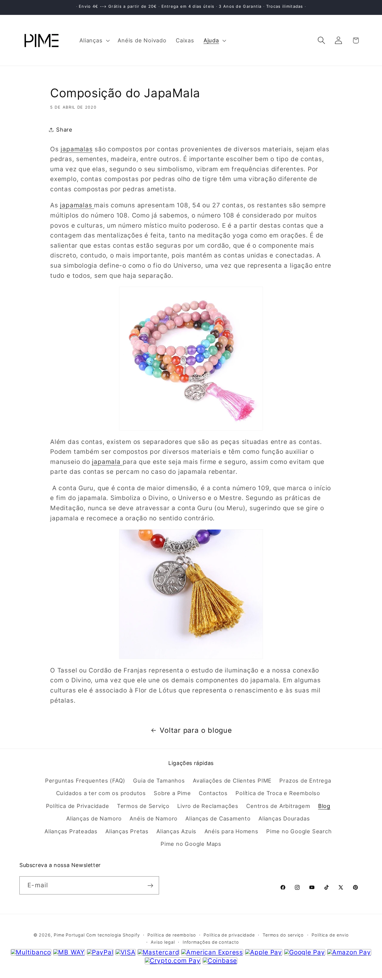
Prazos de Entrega (305, 780)
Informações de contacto (211, 942)
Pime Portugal (69, 935)
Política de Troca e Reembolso (277, 793)
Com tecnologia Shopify (113, 935)
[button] (94, 40)
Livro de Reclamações (207, 805)
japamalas (77, 149)
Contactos (213, 793)
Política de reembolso (171, 935)
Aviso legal (163, 942)
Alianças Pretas (127, 831)
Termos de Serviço (143, 805)
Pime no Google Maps (191, 843)
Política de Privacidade (77, 805)
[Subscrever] (150, 886)
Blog (324, 805)
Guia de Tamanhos (159, 780)
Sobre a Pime (172, 793)
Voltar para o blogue (196, 730)
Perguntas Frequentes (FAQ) (85, 780)
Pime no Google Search (299, 831)
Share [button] (64, 129)
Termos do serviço (283, 935)
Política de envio (330, 935)
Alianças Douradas (284, 818)
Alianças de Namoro (94, 818)
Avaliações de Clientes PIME (232, 780)
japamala (107, 461)
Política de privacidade (229, 935)
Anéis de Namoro (154, 818)
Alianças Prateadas (71, 831)
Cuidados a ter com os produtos (101, 793)
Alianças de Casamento (217, 818)
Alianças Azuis (176, 831)
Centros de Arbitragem (278, 805)
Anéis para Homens (231, 831)
